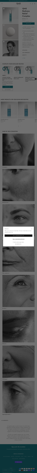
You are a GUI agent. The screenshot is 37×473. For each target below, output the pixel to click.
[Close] (31, 228)
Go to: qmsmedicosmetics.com (18, 235)
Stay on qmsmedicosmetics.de (18, 239)
